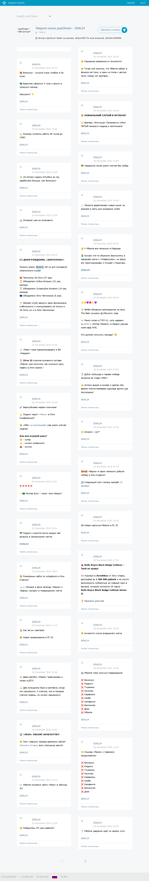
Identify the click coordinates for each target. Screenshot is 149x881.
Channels (131, 3)
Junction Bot (27, 877)
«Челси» (43, 414)
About (143, 3)
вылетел (85, 324)
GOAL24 (24, 101)
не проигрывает (38, 425)
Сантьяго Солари (28, 745)
